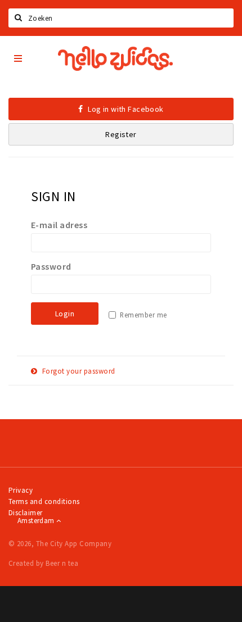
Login (64, 313)
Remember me (143, 315)
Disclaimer (25, 512)
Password (51, 266)
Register (120, 134)
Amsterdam (36, 520)
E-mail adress (59, 224)
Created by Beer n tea (43, 563)
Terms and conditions (44, 501)
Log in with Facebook (125, 109)
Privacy (20, 490)
